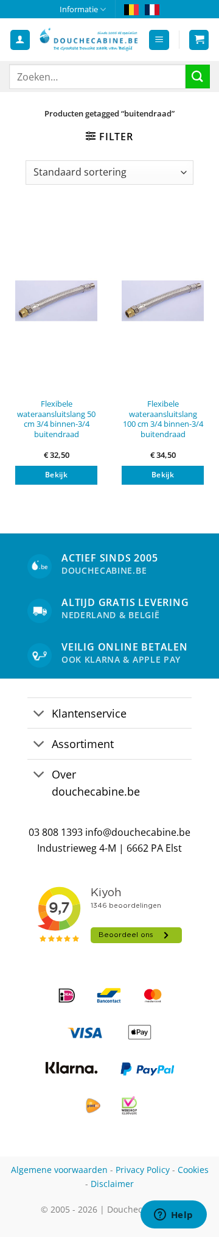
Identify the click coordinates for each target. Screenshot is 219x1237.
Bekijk (56, 474)
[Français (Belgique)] (152, 9)
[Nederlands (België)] (131, 9)
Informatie (79, 9)
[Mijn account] (20, 40)
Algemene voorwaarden (59, 1169)
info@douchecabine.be (137, 832)
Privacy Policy (143, 1169)
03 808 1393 (56, 832)
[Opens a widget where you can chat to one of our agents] (173, 1215)
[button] (159, 40)
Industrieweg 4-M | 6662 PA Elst (109, 848)
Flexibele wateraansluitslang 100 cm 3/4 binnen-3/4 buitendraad (163, 419)
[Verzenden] (198, 76)
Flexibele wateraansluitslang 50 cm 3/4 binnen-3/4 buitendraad (56, 419)
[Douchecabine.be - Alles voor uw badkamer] (89, 40)
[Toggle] (39, 714)
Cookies (193, 1169)
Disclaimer (112, 1183)
